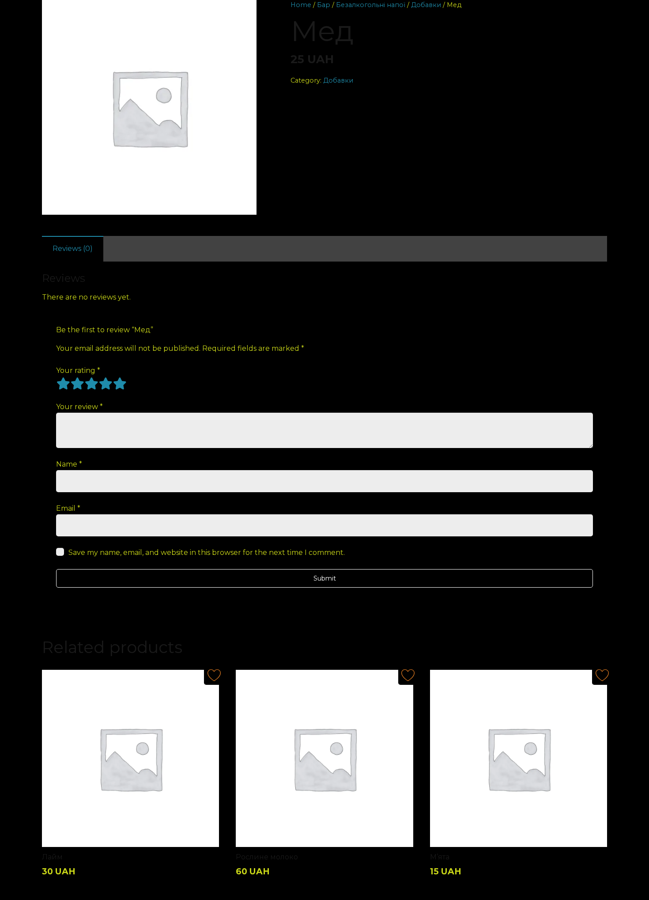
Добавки (426, 5)
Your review (79, 407)
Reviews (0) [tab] (73, 248)
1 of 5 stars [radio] (63, 383)
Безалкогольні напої (370, 5)
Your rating (78, 370)
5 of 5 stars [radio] (120, 383)
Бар (323, 5)
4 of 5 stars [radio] (105, 383)
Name (69, 464)
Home (301, 5)
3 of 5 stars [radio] (91, 383)
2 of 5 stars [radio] (77, 383)
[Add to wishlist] (57, 12)
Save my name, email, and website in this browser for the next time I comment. (206, 552)
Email (68, 508)
